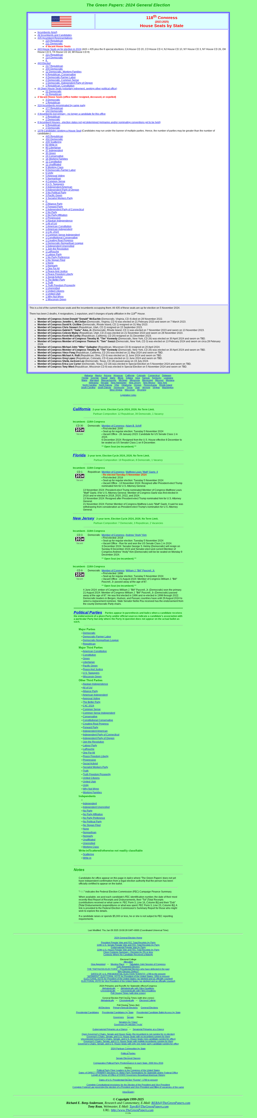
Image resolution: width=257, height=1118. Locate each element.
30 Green (51, 153)
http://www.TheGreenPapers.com (132, 1110)
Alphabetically (108, 988)
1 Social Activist (54, 277)
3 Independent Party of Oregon (62, 189)
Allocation (128, 962)
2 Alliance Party (54, 203)
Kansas (146, 378)
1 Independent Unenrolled (60, 246)
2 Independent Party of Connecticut (65, 209)
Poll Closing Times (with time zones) (128, 993)
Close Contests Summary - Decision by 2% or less (128, 952)
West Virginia (116, 390)
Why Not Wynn (91, 788)
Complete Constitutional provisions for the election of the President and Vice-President (128, 1084)
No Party (87, 810)
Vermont (146, 387)
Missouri (159, 380)
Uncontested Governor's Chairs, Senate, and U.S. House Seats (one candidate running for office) (128, 1039)
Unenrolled (89, 843)
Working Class (91, 846)
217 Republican (54, 66)
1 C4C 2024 (52, 232)
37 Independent (54, 150)
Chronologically (108, 990)
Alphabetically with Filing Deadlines (137, 988)
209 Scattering (53, 142)
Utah (137, 387)
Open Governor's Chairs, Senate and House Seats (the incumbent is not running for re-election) (128, 1034)
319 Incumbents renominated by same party (61, 105)
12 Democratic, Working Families (64, 71)
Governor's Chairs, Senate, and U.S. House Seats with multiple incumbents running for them (128, 1041)
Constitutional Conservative (98, 720)
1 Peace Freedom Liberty (59, 274)
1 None (50, 262)
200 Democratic (54, 68)
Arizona (107, 375)
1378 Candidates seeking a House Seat (59, 130)
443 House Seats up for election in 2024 (59, 49)
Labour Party (90, 745)
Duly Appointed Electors (128, 966)
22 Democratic (53, 91)
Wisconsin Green (92, 676)
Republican (89, 643)
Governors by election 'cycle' (128, 1024)
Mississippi (147, 380)
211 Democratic (54, 43)
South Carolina (88, 387)
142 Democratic (54, 111)
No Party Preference (94, 818)
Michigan (123, 380)
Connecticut (154, 375)
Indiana (129, 378)
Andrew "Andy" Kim (136, 535)
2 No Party (51, 212)
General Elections (149, 1007)
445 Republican (54, 136)
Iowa (137, 378)
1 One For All (53, 268)
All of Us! (87, 687)
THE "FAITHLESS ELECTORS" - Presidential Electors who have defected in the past (128, 969)
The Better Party (91, 702)
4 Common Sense (55, 181)
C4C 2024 (88, 705)
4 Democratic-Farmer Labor (61, 77)
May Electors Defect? (128, 971)
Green (86, 658)
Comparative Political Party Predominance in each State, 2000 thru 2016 (128, 1063)
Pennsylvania (150, 385)
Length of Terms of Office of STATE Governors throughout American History (128, 1075)
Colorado (141, 375)
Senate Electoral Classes (128, 1058)
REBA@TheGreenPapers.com (170, 1103)
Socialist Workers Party (95, 767)
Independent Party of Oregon (98, 738)
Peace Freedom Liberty (95, 756)
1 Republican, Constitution (60, 85)
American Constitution (95, 651)
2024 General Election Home (128, 937)
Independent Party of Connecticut (101, 734)
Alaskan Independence (95, 684)
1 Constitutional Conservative (62, 237)
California (129, 375)
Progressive (89, 760)
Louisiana (168, 378)
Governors (118, 1017)
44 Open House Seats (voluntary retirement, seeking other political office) (77, 88)
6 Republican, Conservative (61, 74)
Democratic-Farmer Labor (97, 636)
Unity (86, 785)
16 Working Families (57, 158)
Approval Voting (91, 698)
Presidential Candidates (87, 1012)
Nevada (104, 382)
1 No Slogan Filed (55, 260)
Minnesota (135, 380)
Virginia (156, 387)
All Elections (104, 1007)
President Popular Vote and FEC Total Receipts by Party (128, 942)
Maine (84, 380)
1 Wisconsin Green (56, 299)
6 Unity (49, 173)
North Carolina (90, 385)
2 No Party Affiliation (56, 215)
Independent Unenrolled (96, 807)
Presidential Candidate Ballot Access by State (159, 1012)
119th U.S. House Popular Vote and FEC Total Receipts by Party (128, 950)
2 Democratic (53, 119)
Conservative (90, 716)
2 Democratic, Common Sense (62, 80)
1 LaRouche (52, 251)
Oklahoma (126, 385)
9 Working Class (54, 167)
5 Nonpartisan (53, 178)
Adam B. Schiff (133, 425)
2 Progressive (53, 217)
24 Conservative (54, 156)
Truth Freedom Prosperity (97, 774)
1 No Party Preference (58, 257)
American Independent (95, 694)
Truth (86, 770)
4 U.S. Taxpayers (55, 184)
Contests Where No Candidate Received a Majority (128, 954)
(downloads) (128, 1092)
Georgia (95, 378)
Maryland (94, 380)
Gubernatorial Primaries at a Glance (110, 1029)
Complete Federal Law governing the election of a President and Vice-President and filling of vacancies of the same (128, 1087)
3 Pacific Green (54, 195)
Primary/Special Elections (125, 1007)
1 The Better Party (55, 279)
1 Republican (53, 102)
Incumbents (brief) (47, 32)
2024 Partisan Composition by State (128, 1048)
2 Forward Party (54, 206)
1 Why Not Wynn (55, 296)
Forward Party (90, 727)
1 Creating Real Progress (59, 240)
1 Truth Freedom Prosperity (60, 285)
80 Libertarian (53, 147)
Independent (90, 803)
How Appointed (98, 964)
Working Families (92, 792)
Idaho (112, 378)
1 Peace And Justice (57, 271)
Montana (170, 380)
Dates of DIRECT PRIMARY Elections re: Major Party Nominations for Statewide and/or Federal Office (128, 1072)
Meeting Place (117, 964)
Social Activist (90, 763)
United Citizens (91, 778)
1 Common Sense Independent (63, 234)
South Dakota (104, 387)
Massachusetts (108, 380)
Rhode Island (165, 385)
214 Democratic (54, 57)
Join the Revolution (93, 741)
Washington (167, 387)
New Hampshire (118, 382)
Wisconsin (130, 390)
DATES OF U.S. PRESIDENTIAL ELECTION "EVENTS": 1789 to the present (128, 974)
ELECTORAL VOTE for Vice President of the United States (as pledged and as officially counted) (128, 981)
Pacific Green (90, 665)
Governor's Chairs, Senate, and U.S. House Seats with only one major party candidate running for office (128, 1043)
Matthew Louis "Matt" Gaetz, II (142, 472)
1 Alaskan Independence (59, 220)
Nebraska (93, 382)
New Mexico (149, 382)
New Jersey (135, 382)
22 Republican (54, 94)
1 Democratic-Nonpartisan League (64, 243)
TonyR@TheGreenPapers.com (149, 1106)
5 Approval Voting (55, 175)
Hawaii (104, 378)
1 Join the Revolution (57, 248)
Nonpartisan (89, 832)
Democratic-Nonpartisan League (101, 640)
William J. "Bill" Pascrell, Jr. (140, 570)
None (86, 828)
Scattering (88, 854)
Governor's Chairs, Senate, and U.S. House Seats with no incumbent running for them (128, 1036)
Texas (130, 387)
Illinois (120, 378)
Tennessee (118, 387)
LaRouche (88, 749)
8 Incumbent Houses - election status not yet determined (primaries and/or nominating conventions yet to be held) (99, 122)
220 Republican (54, 40)
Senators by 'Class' (128, 1022)
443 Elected (44, 63)
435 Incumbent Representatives (55, 38)
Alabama (88, 375)
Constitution (89, 654)
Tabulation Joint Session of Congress (148, 964)
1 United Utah (53, 293)
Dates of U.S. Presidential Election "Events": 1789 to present (128, 1080)
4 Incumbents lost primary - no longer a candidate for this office (72, 113)
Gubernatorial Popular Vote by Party (128, 947)
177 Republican (54, 108)
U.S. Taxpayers (91, 673)
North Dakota (105, 385)
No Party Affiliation (93, 814)
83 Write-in (51, 144)
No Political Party (92, 821)
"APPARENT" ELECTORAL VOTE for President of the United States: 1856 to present (128, 976)
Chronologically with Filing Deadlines (138, 990)
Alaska (98, 375)
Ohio (116, 385)
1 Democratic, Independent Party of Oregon (69, 83)
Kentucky (156, 378)
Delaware (166, 375)
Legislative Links (128, 395)
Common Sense (92, 709)
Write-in (87, 858)
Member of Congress (113, 425)
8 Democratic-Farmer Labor (61, 170)
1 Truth (49, 282)
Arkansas (118, 375)
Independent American (95, 731)
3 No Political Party (56, 192)
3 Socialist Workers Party (59, 198)
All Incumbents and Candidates (55, 35)
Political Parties (88, 612)
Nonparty (88, 836)
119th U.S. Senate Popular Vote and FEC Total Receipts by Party (128, 945)
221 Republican (54, 54)
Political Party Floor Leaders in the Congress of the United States (128, 1070)
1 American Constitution (58, 226)
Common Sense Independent (99, 713)
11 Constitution (54, 161)
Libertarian (89, 662)
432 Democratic (54, 139)
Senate (130, 1017)
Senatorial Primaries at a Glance (148, 1029)
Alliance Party (90, 691)
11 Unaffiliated (53, 164)
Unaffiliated (89, 839)
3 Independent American (59, 187)
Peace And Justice (93, 669)
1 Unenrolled (53, 288)
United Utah (89, 781)
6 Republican (53, 125)
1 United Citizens (55, 291)
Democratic (89, 633)
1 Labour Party (54, 254)
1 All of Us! (51, 223)
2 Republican (53, 116)
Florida (85, 378)
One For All (89, 752)
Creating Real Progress (96, 723)
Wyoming (141, 390)
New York (162, 382)
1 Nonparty (52, 265)
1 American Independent (59, 229)
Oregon (137, 385)
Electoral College (147, 1000)
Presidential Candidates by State (118, 1012)
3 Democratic (53, 99)
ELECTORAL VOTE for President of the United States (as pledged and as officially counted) (128, 978)
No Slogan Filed (92, 825)
